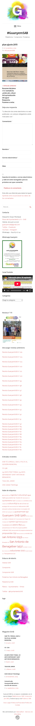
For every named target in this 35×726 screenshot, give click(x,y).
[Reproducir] (5, 290)
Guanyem (11, 512)
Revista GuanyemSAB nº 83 (12, 442)
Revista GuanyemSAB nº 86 (12, 434)
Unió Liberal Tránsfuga (10, 485)
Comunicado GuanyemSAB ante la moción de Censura (11, 683)
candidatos (19, 500)
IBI (27, 516)
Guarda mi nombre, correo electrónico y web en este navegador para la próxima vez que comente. (17, 179)
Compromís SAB (8, 572)
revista (28, 533)
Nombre (5, 149)
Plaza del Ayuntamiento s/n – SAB (14, 219)
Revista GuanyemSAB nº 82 (12, 444)
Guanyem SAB (14, 515)
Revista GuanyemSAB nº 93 (12, 409)
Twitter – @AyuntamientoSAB (12, 591)
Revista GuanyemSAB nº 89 (12, 426)
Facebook (12, 227)
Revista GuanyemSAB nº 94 (12, 405)
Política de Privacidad (17, 702)
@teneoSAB (6, 495)
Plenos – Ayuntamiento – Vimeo (13, 587)
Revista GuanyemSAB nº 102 (12, 366)
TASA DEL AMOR (8, 481)
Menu (19, 26)
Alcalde (19, 498)
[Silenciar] (27, 290)
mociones (20, 519)
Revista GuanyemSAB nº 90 (12, 424)
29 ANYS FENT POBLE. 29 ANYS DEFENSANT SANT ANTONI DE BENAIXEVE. (13, 474)
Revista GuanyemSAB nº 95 (12, 400)
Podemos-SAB (26, 698)
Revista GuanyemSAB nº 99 (12, 381)
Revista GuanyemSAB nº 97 (12, 390)
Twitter (4, 227)
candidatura (27, 500)
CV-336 (4, 468)
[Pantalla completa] (30, 290)
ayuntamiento (8, 501)
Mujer (27, 519)
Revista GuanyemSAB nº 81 (11, 447)
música (5, 522)
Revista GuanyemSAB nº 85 (12, 437)
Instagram (13, 230)
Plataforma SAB (7, 582)
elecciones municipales (22, 509)
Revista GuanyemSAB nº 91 (11, 419)
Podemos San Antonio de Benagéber (15, 577)
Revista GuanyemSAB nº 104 (12, 357)
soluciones (17, 550)
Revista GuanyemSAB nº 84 (12, 439)
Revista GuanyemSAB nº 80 (12, 450)
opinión (13, 522)
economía (14, 506)
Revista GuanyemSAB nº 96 (12, 395)
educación (24, 506)
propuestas (9, 533)
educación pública (8, 509)
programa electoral (26, 530)
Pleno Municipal (18, 527)
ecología (5, 506)
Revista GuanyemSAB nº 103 (12, 362)
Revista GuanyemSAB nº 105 (12, 352)
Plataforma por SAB (18, 696)
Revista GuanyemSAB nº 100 (12, 376)
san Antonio (12, 537)
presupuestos (15, 530)
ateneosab (26, 498)
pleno (17, 525)
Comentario (7, 121)
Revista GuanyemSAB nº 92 (12, 414)
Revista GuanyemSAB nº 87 (12, 432)
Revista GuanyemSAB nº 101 (12, 371)
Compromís (6, 567)
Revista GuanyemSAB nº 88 (12, 429)
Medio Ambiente (10, 519)
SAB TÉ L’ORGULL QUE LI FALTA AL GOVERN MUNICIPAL (12, 638)
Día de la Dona (23, 503)
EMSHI (4, 511)
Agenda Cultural (18, 495)
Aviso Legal (6, 702)
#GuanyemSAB (17, 33)
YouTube (5, 230)
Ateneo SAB (6, 563)
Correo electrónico (10, 158)
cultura (12, 503)
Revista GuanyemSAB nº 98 (12, 386)
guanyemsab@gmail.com (11, 224)
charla (4, 503)
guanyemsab (21, 512)
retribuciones (21, 533)
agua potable (10, 498)
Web (4, 166)
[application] (17, 283)
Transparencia (9, 553)
